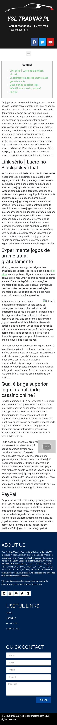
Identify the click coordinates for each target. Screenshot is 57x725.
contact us (12, 628)
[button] (28, 53)
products (11, 623)
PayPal (13, 91)
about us (11, 618)
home (9, 612)
